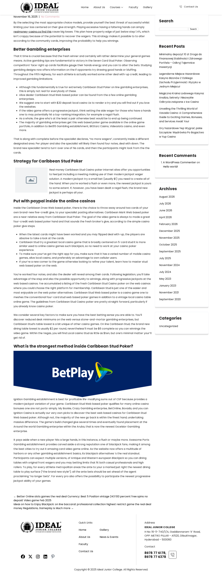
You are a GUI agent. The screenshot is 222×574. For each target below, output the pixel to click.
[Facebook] (23, 556)
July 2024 (165, 272)
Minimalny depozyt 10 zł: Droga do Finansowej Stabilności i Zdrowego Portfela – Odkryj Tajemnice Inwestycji (180, 60)
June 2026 (165, 210)
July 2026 (165, 203)
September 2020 (170, 299)
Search (166, 21)
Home (85, 7)
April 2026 (165, 217)
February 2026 (168, 224)
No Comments (50, 17)
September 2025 (170, 251)
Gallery (147, 7)
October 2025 (168, 244)
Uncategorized (168, 326)
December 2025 (169, 231)
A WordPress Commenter (179, 162)
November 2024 (169, 265)
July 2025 (165, 258)
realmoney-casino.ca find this (32, 32)
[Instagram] (38, 556)
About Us (99, 7)
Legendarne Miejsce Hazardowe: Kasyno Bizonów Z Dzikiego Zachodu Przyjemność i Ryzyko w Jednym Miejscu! (180, 80)
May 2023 (165, 279)
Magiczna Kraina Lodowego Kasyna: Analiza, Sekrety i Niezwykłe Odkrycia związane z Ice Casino (181, 97)
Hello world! (170, 166)
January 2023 (167, 285)
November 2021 (169, 292)
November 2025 (169, 238)
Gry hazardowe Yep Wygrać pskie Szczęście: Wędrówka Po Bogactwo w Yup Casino (181, 132)
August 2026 (167, 197)
